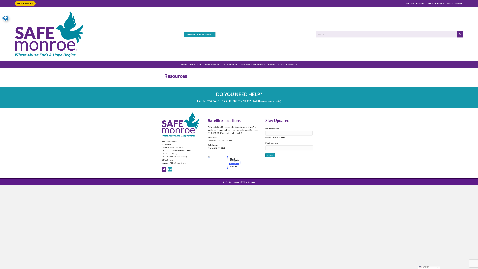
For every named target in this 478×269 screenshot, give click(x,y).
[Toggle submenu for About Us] (200, 64)
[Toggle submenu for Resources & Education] (264, 64)
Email (271, 143)
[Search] (460, 34)
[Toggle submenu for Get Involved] (236, 64)
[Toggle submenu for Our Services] (218, 64)
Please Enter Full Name (275, 137)
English (425, 267)
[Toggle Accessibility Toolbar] (6, 18)
